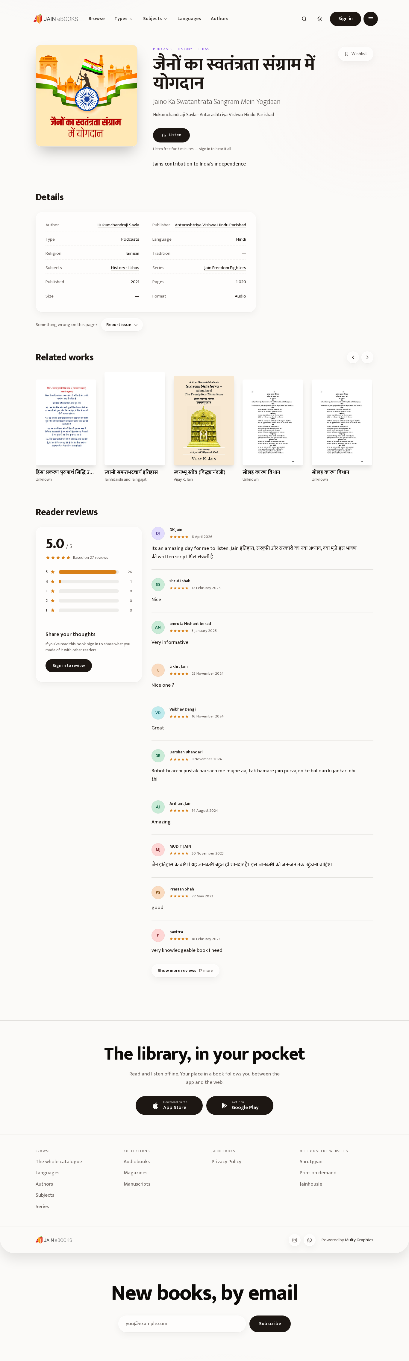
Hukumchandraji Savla (118, 225)
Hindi (241, 239)
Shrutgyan (311, 1161)
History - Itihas (125, 267)
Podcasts (130, 239)
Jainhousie (311, 1184)
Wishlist (359, 53)
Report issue (118, 324)
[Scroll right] (367, 357)
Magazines (135, 1173)
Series (42, 1206)
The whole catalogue (59, 1161)
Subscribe (270, 1323)
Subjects (152, 18)
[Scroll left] (353, 357)
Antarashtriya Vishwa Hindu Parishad (210, 225)
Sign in (345, 19)
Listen (175, 135)
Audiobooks (137, 1161)
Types (121, 18)
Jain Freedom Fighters (225, 267)
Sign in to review (69, 665)
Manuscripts (137, 1184)
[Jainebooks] (54, 19)
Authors (219, 18)
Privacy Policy (226, 1161)
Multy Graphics (359, 1240)
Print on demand (318, 1173)
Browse (97, 18)
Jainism (132, 253)
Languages (189, 18)
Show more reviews (185, 970)
